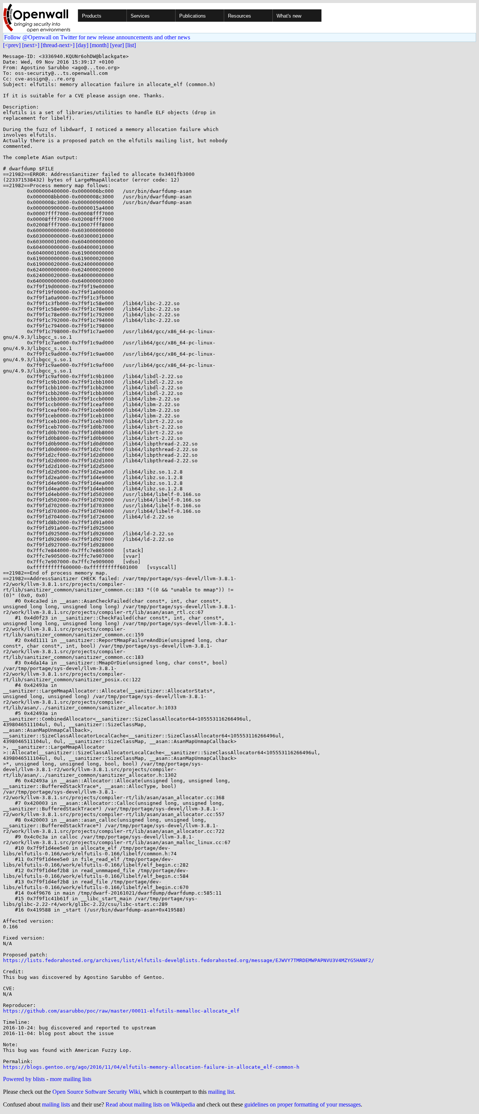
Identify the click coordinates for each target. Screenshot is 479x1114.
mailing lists (56, 1104)
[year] (117, 45)
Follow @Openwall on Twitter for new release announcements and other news (97, 37)
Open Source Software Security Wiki (96, 1092)
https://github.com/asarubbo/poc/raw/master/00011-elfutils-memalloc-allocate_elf (121, 1011)
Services (140, 16)
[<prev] (12, 45)
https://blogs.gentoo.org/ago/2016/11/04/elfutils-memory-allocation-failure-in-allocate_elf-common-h (151, 1067)
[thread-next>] (57, 45)
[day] (82, 45)
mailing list (221, 1092)
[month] (99, 45)
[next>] (30, 45)
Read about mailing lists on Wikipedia (150, 1104)
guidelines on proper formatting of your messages (302, 1104)
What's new (289, 16)
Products (91, 16)
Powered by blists (24, 1079)
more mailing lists (70, 1079)
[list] (130, 45)
